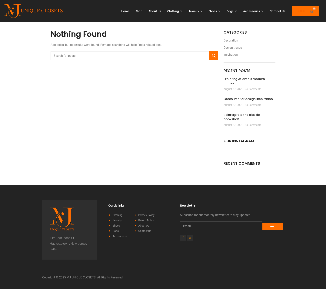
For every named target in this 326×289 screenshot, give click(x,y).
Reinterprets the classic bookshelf (242, 117)
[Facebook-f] (183, 238)
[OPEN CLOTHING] (181, 11)
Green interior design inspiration (248, 99)
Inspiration (231, 54)
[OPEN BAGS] (236, 11)
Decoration (231, 40)
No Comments (252, 89)
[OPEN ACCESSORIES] (262, 11)
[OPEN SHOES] (219, 11)
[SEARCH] (213, 55)
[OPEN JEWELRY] (201, 11)
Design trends (233, 47)
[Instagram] (190, 238)
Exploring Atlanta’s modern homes (244, 81)
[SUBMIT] (272, 226)
